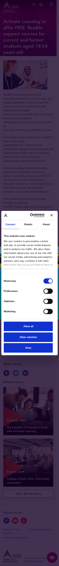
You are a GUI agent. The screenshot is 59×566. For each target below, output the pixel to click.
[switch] (48, 291)
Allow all (28, 326)
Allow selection (28, 337)
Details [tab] (28, 224)
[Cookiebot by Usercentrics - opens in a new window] (32, 215)
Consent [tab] (10, 224)
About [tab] (46, 224)
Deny (28, 347)
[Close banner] (51, 215)
